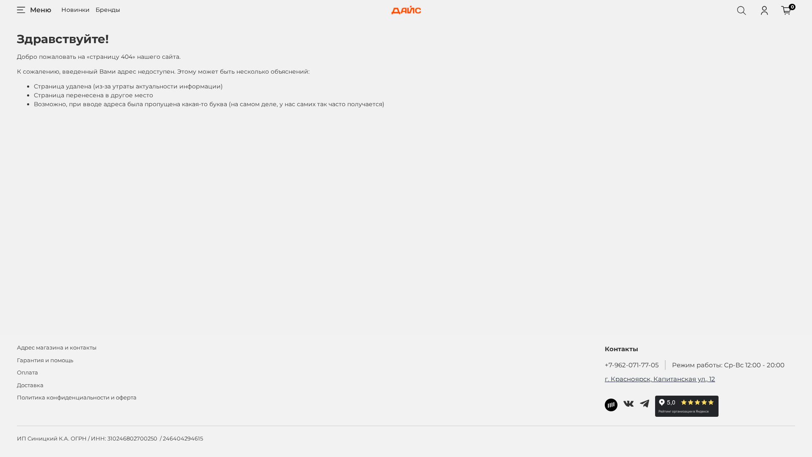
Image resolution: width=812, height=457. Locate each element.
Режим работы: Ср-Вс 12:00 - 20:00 (728, 365)
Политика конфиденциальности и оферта (77, 397)
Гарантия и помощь (45, 360)
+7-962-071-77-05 (631, 365)
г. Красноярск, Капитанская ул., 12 (660, 379)
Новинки (75, 10)
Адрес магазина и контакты (56, 347)
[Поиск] (741, 10)
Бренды (108, 10)
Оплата (27, 372)
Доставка (30, 385)
